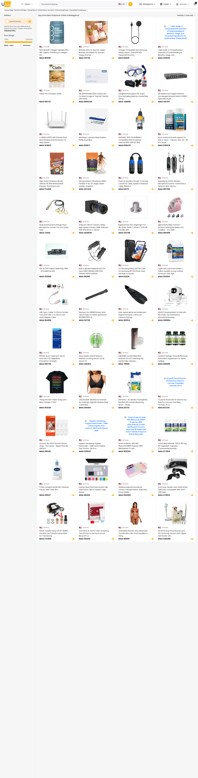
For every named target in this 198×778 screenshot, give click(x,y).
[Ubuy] (6, 4)
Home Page (8, 10)
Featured (189, 15)
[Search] (130, 4)
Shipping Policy (9, 30)
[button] (147, 4)
